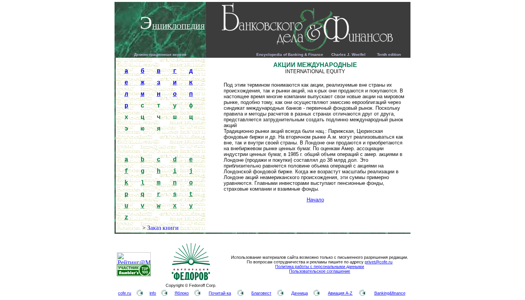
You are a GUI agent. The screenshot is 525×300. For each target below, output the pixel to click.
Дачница (299, 293)
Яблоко (181, 293)
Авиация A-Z (340, 293)
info (153, 293)
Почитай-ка (220, 293)
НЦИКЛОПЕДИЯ (178, 26)
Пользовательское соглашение (319, 271)
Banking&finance (389, 293)
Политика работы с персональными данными (319, 266)
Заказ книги (163, 228)
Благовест (261, 293)
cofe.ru (124, 293)
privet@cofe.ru (378, 262)
